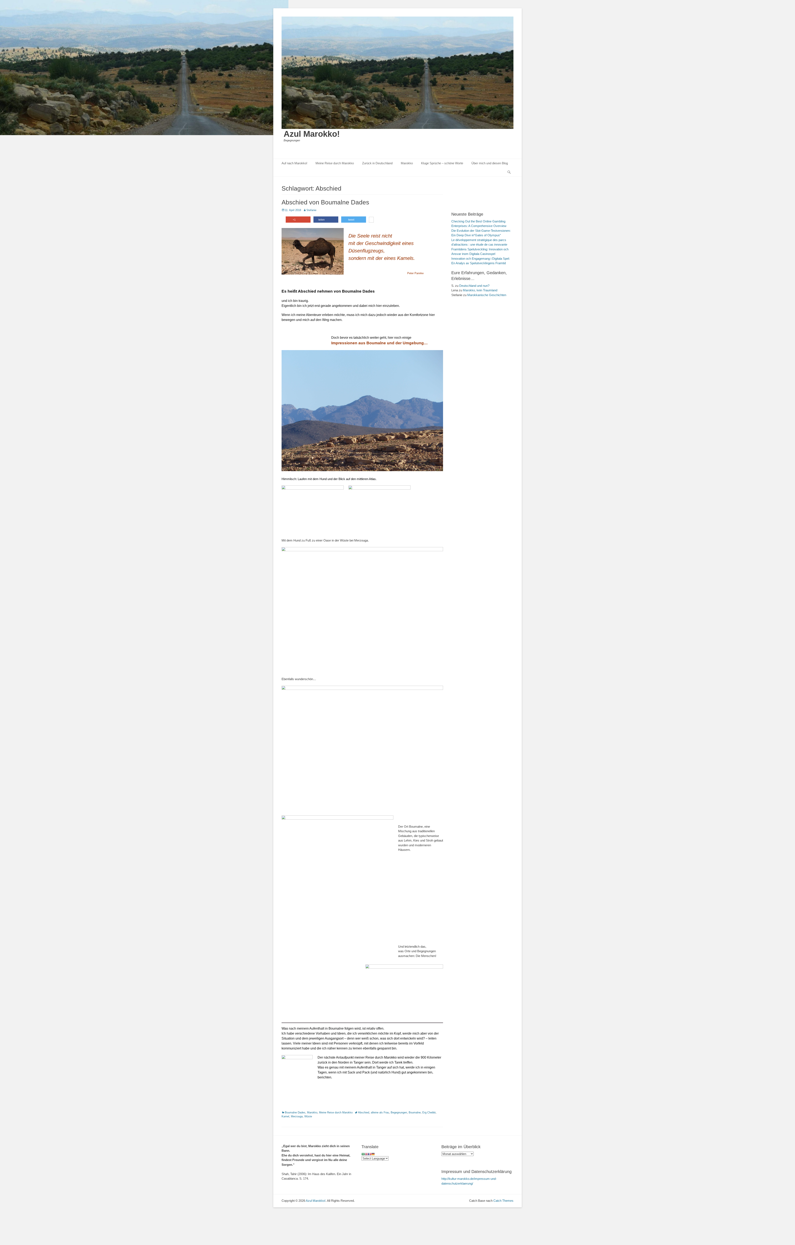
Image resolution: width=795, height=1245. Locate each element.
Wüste (308, 1116)
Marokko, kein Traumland (480, 290)
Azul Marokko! (312, 133)
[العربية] (363, 1154)
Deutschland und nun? (474, 285)
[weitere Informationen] (371, 220)
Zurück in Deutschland (377, 163)
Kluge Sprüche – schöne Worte (442, 163)
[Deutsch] (373, 1154)
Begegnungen (399, 1112)
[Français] (369, 1154)
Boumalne (415, 1112)
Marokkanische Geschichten (486, 295)
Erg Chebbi (429, 1112)
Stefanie (311, 210)
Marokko (407, 163)
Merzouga (297, 1116)
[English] (366, 1154)
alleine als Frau (380, 1112)
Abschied (363, 1112)
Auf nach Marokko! (294, 163)
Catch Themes (503, 1200)
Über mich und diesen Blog (489, 163)
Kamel (285, 1116)
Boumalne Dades (295, 1112)
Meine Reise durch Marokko (335, 163)
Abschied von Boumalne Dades (325, 202)
